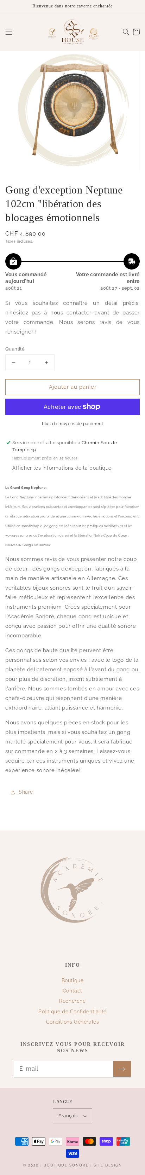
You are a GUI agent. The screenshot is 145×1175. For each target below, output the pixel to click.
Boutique (73, 980)
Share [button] (26, 792)
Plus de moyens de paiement (72, 423)
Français (67, 1115)
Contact (72, 991)
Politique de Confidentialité (72, 1011)
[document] (72, 112)
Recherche (72, 1001)
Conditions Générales (72, 1022)
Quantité (15, 349)
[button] (9, 32)
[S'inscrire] (122, 1069)
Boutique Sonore (66, 1165)
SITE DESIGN (108, 1165)
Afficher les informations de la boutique (62, 468)
